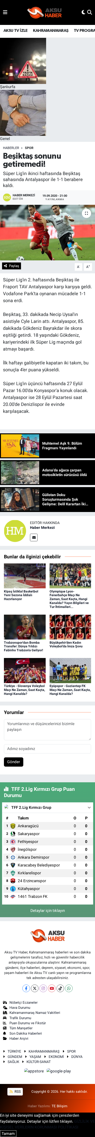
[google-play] (59, 1072)
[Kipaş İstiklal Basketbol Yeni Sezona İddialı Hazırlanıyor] (25, 575)
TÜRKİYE (14, 1051)
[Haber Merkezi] (15, 530)
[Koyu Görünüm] (83, 12)
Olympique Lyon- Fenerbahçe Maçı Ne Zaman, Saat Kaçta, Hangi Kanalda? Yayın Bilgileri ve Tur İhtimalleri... (69, 599)
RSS (17, 1091)
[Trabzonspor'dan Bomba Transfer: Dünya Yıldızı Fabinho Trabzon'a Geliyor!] (25, 627)
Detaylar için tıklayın (47, 910)
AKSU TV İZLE (15, 31)
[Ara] (89, 12)
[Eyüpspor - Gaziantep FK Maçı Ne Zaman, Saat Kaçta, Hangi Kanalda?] (70, 670)
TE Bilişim (59, 1106)
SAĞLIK (13, 1062)
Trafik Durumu (20, 1018)
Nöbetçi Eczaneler (23, 1002)
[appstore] (34, 1072)
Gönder (13, 761)
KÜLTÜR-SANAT (39, 1062)
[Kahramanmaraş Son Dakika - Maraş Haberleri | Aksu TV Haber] (44, 12)
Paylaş (14, 266)
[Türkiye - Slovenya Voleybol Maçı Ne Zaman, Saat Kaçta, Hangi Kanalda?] (25, 670)
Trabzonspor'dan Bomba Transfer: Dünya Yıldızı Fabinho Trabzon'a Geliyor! (23, 646)
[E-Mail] (34, 537)
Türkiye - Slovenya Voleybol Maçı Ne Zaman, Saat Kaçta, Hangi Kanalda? (24, 690)
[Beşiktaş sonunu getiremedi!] (47, 232)
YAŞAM (35, 1057)
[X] (35, 988)
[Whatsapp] (69, 988)
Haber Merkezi (42, 527)
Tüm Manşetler (21, 1028)
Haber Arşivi (18, 1038)
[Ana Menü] (5, 12)
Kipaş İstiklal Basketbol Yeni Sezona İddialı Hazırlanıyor (21, 595)
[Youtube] (52, 988)
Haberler (11, 148)
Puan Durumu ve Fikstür (27, 1023)
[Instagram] (43, 988)
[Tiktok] (60, 988)
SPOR (29, 148)
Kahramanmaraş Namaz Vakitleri (34, 1013)
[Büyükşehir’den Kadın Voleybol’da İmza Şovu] (70, 627)
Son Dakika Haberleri (25, 1033)
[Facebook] (26, 988)
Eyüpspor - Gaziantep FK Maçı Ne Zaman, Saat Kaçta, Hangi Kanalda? (70, 690)
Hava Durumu (19, 1008)
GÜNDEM (15, 1057)
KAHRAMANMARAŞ (50, 31)
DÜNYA (77, 1057)
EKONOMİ (56, 1057)
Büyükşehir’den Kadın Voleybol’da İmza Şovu (66, 644)
